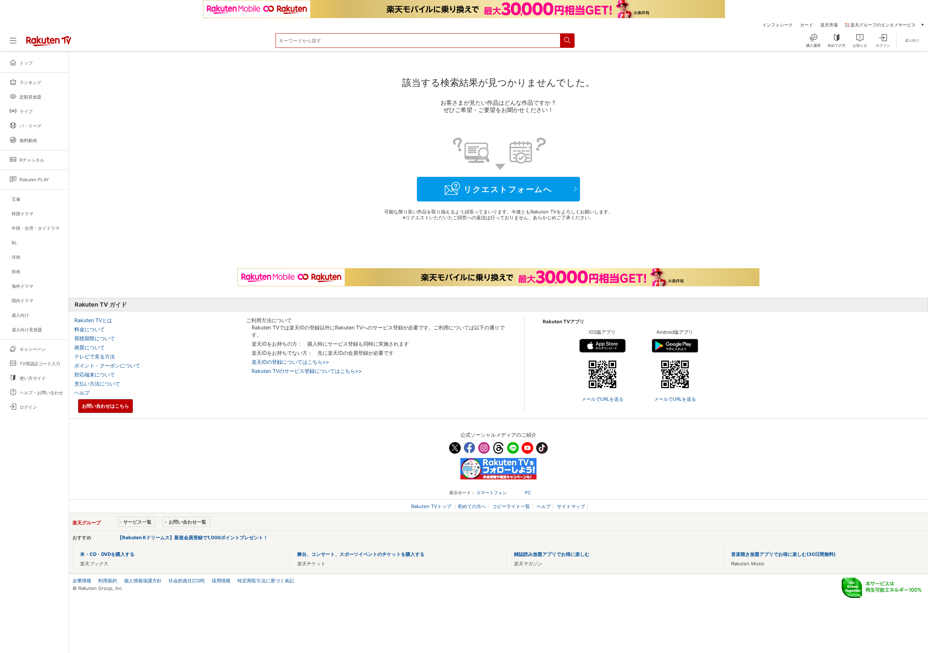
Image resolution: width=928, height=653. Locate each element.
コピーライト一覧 (511, 506)
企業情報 (81, 580)
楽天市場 (829, 25)
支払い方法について (97, 383)
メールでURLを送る (602, 399)
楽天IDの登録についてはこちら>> (290, 362)
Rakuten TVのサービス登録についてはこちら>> (307, 371)
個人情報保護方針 (143, 580)
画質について (89, 347)
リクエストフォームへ (508, 189)
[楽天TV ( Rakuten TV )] (48, 43)
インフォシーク (777, 25)
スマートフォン (491, 492)
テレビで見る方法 (94, 356)
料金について (89, 329)
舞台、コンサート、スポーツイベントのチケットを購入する (360, 554)
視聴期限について (94, 338)
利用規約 (107, 580)
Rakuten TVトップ (432, 506)
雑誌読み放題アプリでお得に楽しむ (551, 554)
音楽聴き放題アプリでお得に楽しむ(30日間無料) (783, 554)
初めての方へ (472, 506)
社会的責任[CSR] (187, 580)
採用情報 (221, 580)
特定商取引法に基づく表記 (265, 580)
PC (528, 492)
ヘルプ (82, 393)
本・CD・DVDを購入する (107, 554)
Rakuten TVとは (93, 320)
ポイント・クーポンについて (107, 365)
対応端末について (94, 374)
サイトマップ (571, 506)
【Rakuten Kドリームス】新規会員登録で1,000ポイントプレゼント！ (192, 537)
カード (806, 25)
